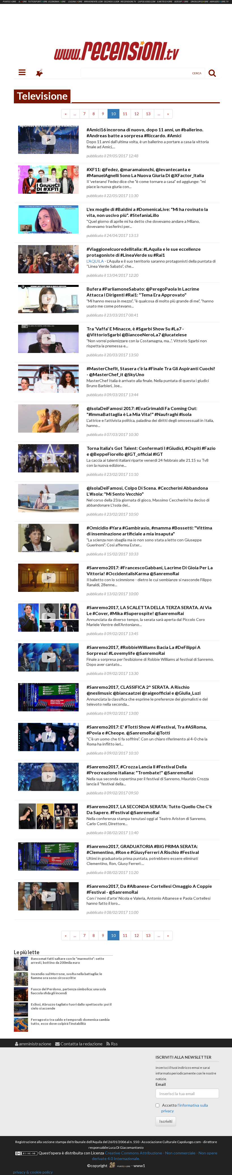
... (75, 113)
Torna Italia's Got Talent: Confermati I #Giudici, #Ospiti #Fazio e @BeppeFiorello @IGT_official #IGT (151, 451)
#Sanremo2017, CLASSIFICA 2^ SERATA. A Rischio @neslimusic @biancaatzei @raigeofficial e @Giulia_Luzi (144, 690)
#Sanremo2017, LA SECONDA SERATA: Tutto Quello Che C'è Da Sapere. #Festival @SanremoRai (149, 809)
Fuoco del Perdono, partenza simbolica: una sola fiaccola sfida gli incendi (68, 991)
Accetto (184, 1108)
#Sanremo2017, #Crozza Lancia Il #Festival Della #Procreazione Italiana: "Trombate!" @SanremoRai (140, 769)
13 (148, 113)
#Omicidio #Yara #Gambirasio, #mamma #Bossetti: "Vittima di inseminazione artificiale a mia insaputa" (149, 530)
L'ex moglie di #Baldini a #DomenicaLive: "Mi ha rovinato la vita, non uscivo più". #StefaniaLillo (147, 212)
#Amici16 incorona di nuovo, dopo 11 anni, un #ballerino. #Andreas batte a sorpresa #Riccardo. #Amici (145, 132)
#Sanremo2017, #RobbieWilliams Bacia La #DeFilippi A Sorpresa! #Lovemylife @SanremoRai (143, 650)
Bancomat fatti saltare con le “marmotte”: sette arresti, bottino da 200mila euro (67, 960)
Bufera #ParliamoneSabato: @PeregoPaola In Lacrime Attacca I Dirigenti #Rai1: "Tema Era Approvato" (143, 291)
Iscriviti (165, 1121)
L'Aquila (95, 261)
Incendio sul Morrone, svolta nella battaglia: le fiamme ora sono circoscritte (66, 976)
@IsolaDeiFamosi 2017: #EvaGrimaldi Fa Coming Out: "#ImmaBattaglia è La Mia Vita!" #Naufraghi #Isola (142, 411)
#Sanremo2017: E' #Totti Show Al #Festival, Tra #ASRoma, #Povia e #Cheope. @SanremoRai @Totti (147, 729)
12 (136, 113)
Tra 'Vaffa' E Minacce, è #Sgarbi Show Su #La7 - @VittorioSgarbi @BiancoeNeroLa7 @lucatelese (137, 331)
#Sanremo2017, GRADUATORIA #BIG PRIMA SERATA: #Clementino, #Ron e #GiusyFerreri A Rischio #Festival (143, 849)
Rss (114, 1043)
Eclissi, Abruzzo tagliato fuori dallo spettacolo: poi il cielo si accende (71, 1006)
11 (125, 113)
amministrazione (34, 1043)
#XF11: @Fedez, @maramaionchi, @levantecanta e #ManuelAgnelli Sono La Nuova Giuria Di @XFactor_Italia (145, 172)
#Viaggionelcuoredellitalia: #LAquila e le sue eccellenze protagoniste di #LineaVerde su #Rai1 (144, 252)
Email (161, 1084)
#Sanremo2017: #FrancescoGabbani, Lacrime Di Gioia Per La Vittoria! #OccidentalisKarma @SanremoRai (150, 570)
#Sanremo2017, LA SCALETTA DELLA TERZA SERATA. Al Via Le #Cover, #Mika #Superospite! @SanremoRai (149, 610)
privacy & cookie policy (33, 1172)
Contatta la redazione (81, 1043)
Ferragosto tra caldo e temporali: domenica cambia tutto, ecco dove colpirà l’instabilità (70, 1021)
